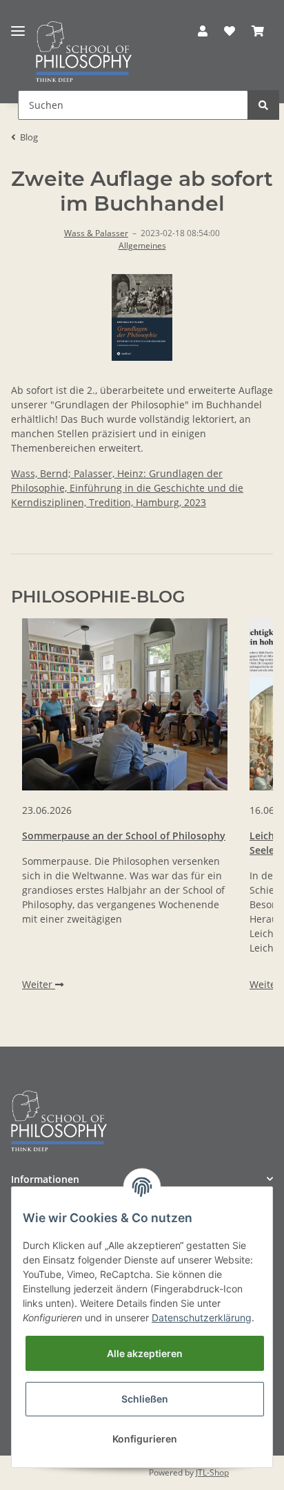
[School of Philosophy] (84, 52)
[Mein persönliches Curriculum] (229, 31)
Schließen (144, 1399)
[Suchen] (263, 105)
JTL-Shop (212, 1472)
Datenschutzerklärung (202, 1317)
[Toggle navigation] (18, 25)
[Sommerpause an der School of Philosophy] (124, 704)
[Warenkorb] (257, 31)
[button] (203, 31)
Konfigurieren (144, 1439)
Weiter (38, 984)
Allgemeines (142, 245)
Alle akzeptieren (145, 1353)
